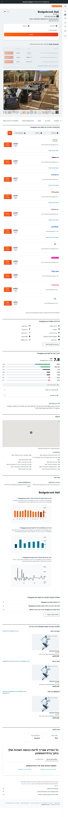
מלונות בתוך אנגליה (25, 803)
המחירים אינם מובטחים (26, 783)
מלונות (50, 803)
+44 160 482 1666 (54, 21)
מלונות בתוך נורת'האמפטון (24, 769)
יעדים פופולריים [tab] (39, 759)
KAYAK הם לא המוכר (52, 788)
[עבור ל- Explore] (65, 23)
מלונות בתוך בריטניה (35, 803)
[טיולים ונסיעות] (65, 31)
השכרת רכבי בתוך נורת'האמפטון (48, 769)
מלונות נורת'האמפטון (55, 804)
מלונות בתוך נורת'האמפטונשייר (12, 803)
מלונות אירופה (44, 803)
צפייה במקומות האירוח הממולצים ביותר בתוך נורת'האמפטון (14, 692)
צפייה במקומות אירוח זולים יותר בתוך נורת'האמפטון (16, 661)
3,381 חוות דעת (49, 16)
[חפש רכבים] (65, 18)
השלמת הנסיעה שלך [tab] (51, 759)
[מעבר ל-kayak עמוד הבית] (57, 6)
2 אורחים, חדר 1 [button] (53, 30)
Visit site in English (28, 2)
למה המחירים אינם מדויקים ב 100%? (48, 794)
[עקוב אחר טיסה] (65, 26)
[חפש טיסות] (65, 11)
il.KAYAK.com (57, 803)
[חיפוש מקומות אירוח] (65, 14)
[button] (2, 2)
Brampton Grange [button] (54, 651)
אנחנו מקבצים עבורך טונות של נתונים (47, 791)
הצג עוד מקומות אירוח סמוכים (10, 631)
